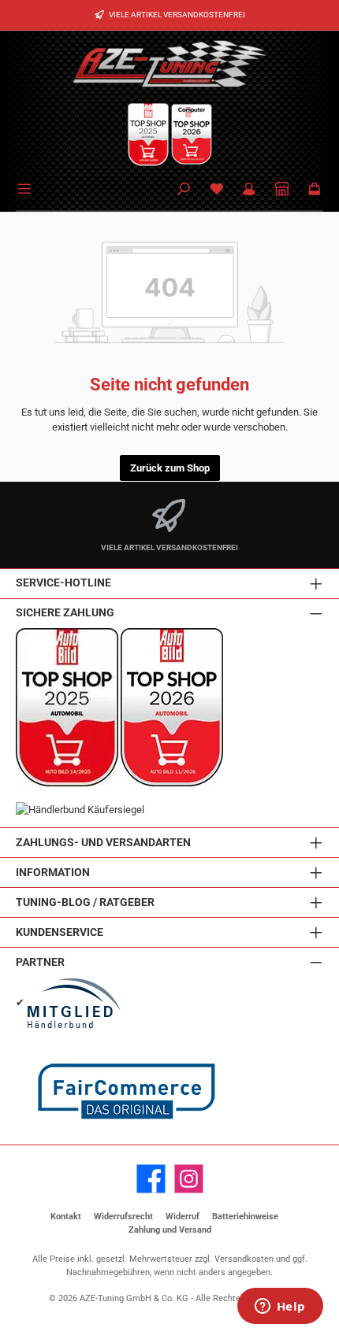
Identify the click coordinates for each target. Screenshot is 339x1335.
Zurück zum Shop (170, 468)
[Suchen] (183, 190)
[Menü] (27, 187)
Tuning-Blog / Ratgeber (85, 902)
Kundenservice (59, 932)
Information (53, 872)
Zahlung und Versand (170, 1230)
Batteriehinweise (245, 1216)
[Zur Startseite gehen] (169, 63)
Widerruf (182, 1216)
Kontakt (65, 1216)
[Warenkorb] (314, 190)
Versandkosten (244, 1259)
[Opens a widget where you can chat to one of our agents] (280, 1307)
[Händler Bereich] (282, 190)
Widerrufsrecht (123, 1216)
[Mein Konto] (249, 190)
